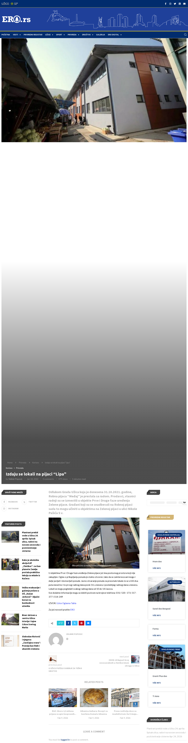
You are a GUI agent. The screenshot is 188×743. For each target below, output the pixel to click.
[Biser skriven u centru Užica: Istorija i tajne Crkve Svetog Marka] (10, 619)
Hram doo (157, 561)
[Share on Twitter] (75, 623)
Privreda (72, 35)
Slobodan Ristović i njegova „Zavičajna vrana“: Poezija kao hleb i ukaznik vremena (31, 642)
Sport (59, 35)
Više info (157, 568)
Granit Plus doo (160, 676)
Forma (156, 629)
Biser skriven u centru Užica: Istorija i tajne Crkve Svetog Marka (29, 621)
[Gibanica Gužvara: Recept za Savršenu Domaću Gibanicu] (94, 697)
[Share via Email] (88, 623)
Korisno (35, 462)
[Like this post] (62, 623)
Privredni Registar (33, 35)
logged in (65, 739)
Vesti (15, 35)
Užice (48, 35)
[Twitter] (175, 3)
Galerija (100, 35)
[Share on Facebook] (68, 623)
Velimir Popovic (15, 479)
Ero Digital (113, 35)
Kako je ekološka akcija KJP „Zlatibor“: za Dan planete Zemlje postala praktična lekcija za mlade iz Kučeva (31, 569)
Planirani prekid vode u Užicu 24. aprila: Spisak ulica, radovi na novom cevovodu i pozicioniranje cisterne (166, 732)
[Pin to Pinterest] (81, 623)
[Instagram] (170, 3)
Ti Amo (156, 696)
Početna (5, 35)
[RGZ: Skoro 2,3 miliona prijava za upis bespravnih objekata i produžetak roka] (63, 697)
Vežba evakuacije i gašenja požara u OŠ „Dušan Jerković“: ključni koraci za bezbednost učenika (31, 596)
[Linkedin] (179, 3)
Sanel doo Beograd (161, 609)
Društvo (86, 35)
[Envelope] (184, 3)
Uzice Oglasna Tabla (66, 603)
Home (9, 462)
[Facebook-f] (165, 3)
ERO (72, 609)
